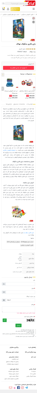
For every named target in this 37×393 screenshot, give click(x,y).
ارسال (18, 325)
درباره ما (34, 371)
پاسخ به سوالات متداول (12, 362)
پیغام (32, 304)
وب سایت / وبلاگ (30, 296)
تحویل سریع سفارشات (12, 364)
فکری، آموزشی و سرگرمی (27, 14)
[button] (34, 89)
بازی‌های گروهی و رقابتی (9, 150)
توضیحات (29, 104)
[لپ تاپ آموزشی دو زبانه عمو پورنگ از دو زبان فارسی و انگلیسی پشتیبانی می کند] (10, 82)
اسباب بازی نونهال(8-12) (27, 242)
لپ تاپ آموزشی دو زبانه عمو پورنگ (11, 92)
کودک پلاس (32, 369)
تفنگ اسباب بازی (13, 376)
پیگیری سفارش (14, 347)
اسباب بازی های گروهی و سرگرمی (11, 14)
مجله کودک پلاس (31, 376)
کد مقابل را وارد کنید (29, 316)
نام (34, 280)
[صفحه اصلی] (36, 14)
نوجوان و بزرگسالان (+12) (13, 242)
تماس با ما (33, 374)
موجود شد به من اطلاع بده (18, 68)
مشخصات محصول (19, 104)
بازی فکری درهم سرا (28, 232)
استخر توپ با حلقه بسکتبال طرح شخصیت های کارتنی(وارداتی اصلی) (27, 92)
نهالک (31, 52)
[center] (3, 3)
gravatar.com (14, 333)
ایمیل (33, 288)
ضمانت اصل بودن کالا (12, 352)
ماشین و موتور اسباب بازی (11, 379)
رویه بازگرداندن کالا (30, 352)
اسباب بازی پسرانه (13, 374)
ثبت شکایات (15, 359)
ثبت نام (33, 357)
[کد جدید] (5, 320)
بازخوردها (9, 104)
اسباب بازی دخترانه (13, 371)
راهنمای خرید (32, 347)
